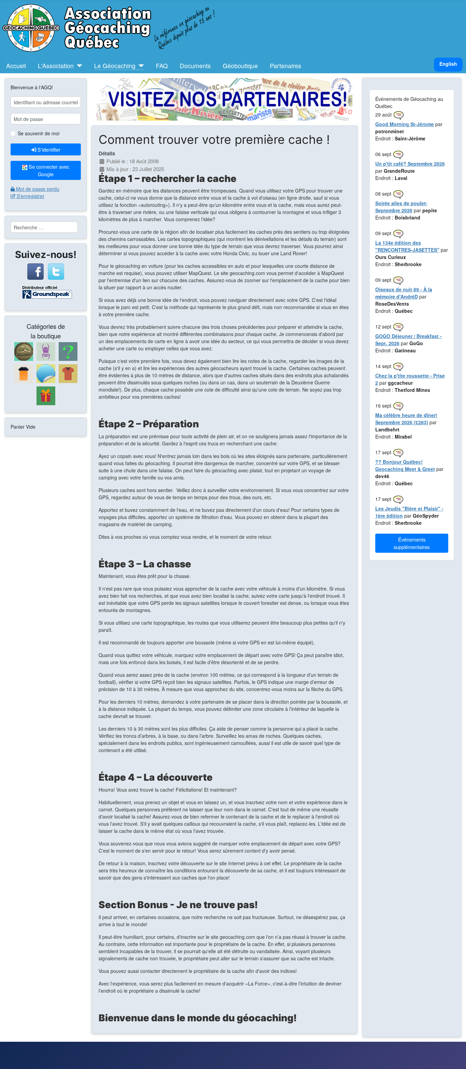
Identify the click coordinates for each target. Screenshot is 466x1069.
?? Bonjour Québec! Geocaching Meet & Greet (405, 465)
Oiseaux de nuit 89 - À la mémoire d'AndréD (403, 293)
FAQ (162, 65)
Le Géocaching (114, 65)
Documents (195, 65)
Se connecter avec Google (48, 170)
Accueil (16, 65)
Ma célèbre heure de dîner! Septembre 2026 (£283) (406, 419)
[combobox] (44, 227)
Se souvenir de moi (38, 133)
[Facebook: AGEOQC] (35, 270)
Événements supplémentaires (411, 543)
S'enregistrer (30, 196)
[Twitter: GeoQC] (56, 270)
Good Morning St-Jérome (404, 124)
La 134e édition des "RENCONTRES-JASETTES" (407, 246)
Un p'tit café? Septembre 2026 (410, 163)
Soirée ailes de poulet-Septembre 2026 (401, 207)
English (448, 63)
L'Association (56, 65)
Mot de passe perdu (37, 188)
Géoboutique (240, 65)
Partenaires (285, 65)
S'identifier (49, 149)
